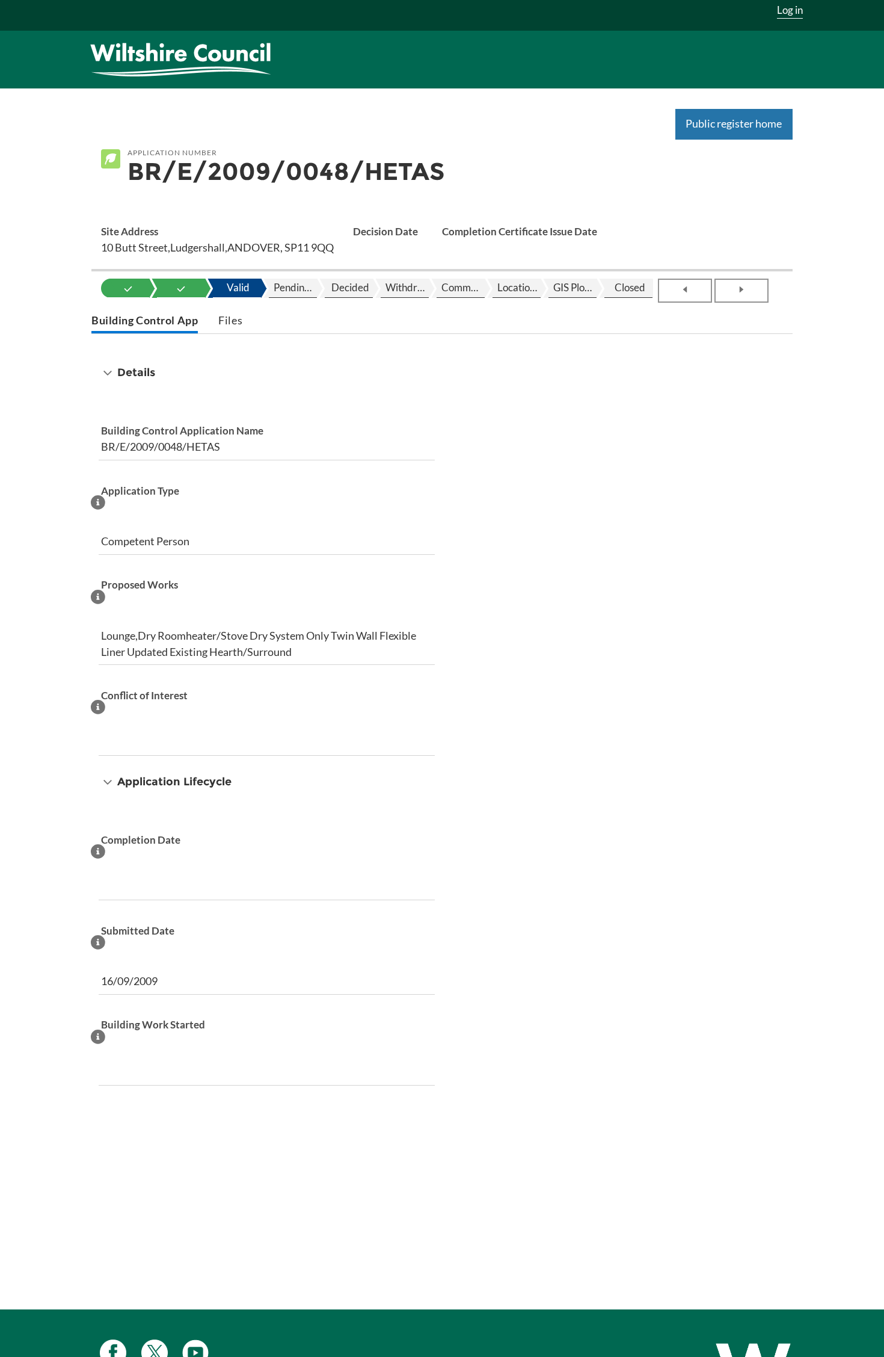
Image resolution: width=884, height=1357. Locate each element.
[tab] (144, 321)
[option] (128, 288)
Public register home (734, 123)
